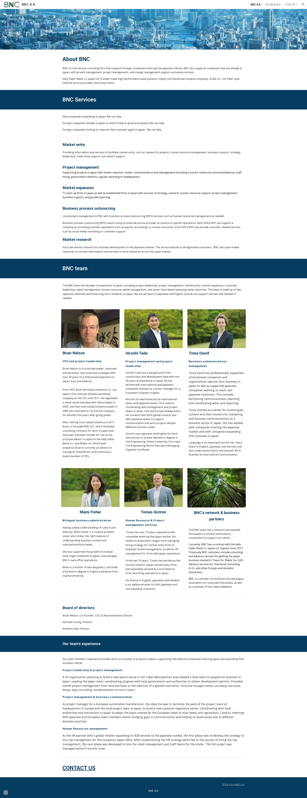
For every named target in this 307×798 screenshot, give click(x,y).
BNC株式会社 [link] (273, 4)
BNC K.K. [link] (256, 4)
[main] (153, 69)
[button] (303, 4)
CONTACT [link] (291, 4)
